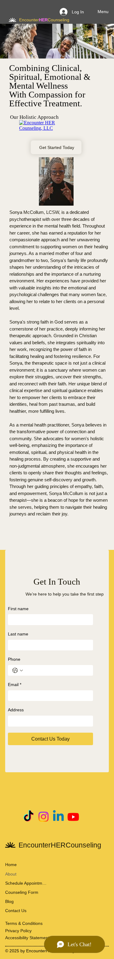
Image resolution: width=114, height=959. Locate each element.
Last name (18, 634)
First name (18, 608)
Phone (14, 659)
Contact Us (15, 910)
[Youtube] (73, 816)
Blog (9, 901)
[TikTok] (28, 816)
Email (14, 684)
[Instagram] (43, 816)
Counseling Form (21, 892)
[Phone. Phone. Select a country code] (18, 670)
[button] (63, 198)
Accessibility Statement (27, 937)
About (10, 874)
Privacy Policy (18, 930)
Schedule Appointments (26, 883)
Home (11, 864)
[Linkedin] (58, 816)
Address (16, 709)
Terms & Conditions (24, 923)
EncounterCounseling (44, 19)
